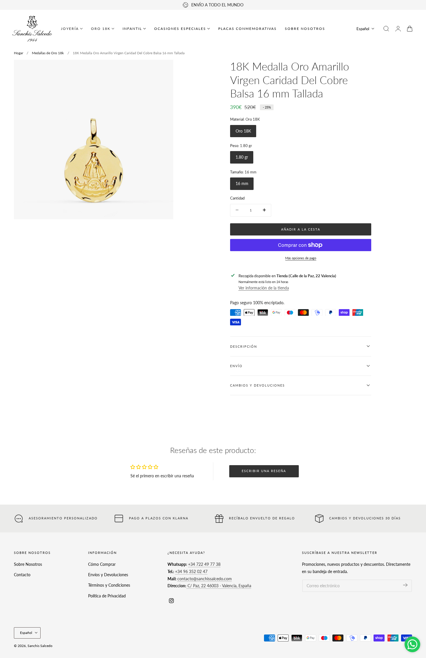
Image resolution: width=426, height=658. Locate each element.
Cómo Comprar (102, 564)
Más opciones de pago (300, 258)
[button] (386, 28)
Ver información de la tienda (264, 287)
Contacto (22, 574)
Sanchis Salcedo (40, 646)
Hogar (18, 53)
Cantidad (237, 198)
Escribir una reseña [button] (264, 471)
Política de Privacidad (107, 595)
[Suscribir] (405, 585)
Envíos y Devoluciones (108, 574)
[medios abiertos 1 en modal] (163, 70)
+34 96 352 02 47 (191, 571)
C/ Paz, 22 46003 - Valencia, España (218, 585)
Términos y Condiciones (109, 585)
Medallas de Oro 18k (48, 53)
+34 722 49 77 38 (204, 564)
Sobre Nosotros (28, 564)
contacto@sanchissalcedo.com (204, 578)
